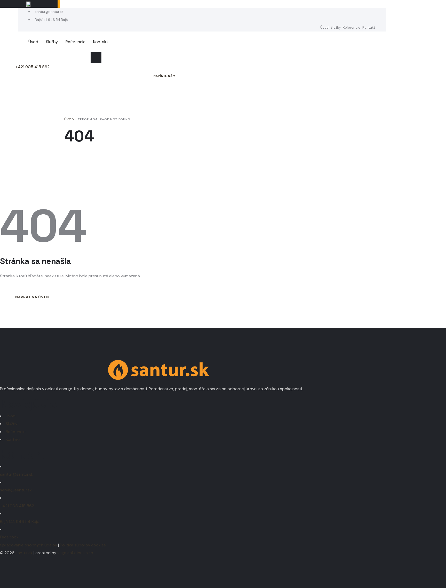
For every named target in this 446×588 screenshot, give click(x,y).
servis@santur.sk (16, 490)
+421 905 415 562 (32, 66)
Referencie (351, 27)
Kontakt (368, 27)
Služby (336, 27)
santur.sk (24, 552)
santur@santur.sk (48, 12)
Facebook (9, 537)
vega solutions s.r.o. (75, 552)
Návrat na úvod (32, 297)
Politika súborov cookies (83, 545)
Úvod (324, 27)
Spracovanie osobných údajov (28, 545)
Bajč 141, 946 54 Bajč (51, 20)
